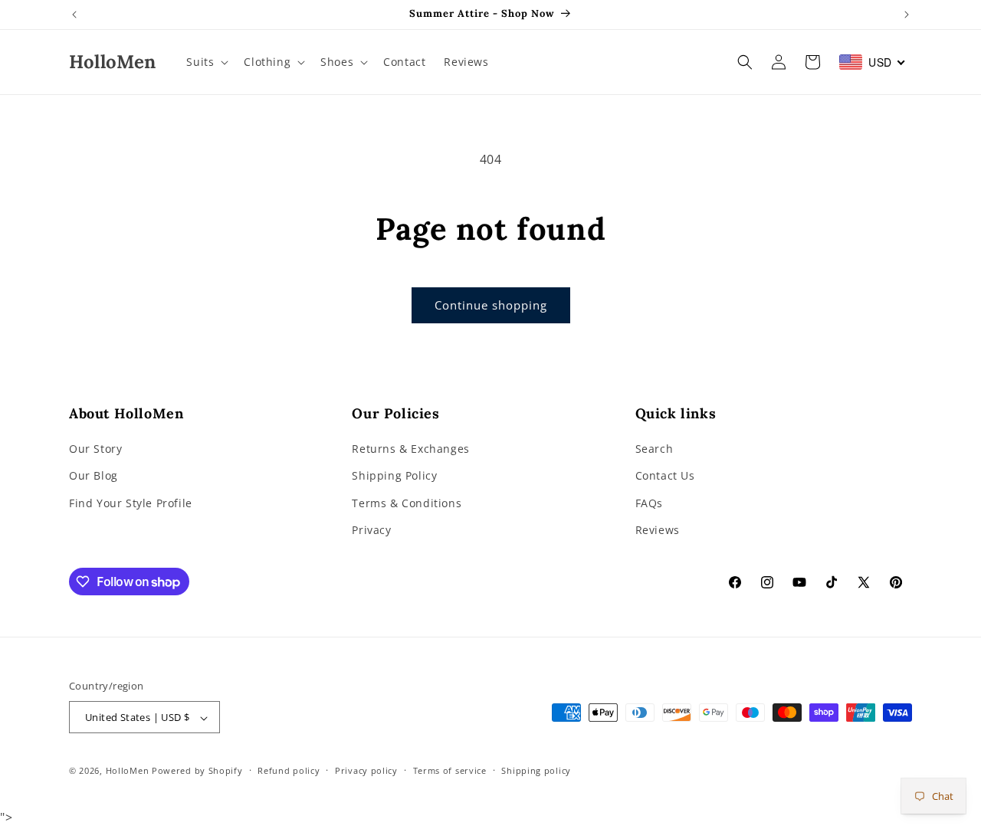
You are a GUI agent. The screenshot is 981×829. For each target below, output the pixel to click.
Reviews (657, 530)
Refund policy (289, 771)
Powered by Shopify (197, 771)
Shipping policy (536, 771)
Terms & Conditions (406, 503)
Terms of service (450, 771)
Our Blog (93, 476)
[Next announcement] (907, 14)
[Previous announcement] (74, 14)
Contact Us (665, 476)
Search (654, 449)
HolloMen (127, 771)
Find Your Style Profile (130, 503)
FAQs (649, 503)
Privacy (371, 530)
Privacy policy (366, 771)
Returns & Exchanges (410, 449)
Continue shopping (491, 305)
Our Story (95, 449)
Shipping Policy (394, 476)
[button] (206, 62)
